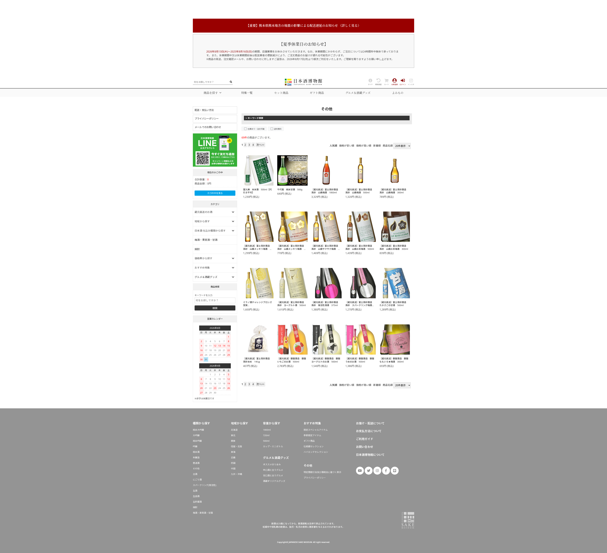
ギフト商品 (317, 93)
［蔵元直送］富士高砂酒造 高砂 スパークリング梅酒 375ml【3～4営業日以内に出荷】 (359, 307)
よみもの (397, 93)
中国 (233, 468)
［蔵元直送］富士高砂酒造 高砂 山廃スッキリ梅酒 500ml (257, 248)
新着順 (377, 145)
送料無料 (278, 129)
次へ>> (260, 145)
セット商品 (281, 93)
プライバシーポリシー (207, 118)
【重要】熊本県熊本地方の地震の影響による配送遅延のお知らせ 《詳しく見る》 (303, 25)
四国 (233, 462)
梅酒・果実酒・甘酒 (206, 240)
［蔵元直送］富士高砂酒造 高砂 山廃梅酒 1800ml (325, 191)
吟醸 (195, 446)
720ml (266, 435)
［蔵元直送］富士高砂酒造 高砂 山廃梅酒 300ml (394, 191)
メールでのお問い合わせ (208, 127)
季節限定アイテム (312, 435)
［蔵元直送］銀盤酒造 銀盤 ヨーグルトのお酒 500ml (326, 360)
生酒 (195, 490)
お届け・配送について (370, 423)
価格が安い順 (346, 145)
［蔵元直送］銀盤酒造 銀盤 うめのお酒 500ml (360, 360)
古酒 (195, 474)
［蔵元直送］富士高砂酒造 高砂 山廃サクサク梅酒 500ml (325, 248)
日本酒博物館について (370, 455)
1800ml (267, 429)
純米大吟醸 (198, 429)
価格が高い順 (363, 145)
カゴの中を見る (215, 193)
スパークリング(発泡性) (204, 485)
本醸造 (196, 457)
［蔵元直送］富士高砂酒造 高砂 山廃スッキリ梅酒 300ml (291, 248)
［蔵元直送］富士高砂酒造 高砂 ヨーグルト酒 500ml (291, 304)
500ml (266, 440)
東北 (233, 435)
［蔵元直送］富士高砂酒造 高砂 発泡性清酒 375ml (325, 304)
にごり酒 (197, 479)
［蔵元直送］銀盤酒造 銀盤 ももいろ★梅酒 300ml (395, 360)
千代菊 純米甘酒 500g (289, 189)
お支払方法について (369, 431)
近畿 (233, 457)
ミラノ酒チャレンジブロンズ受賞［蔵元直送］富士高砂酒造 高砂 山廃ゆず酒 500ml (257, 307)
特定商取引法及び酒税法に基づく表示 (322, 472)
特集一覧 (247, 93)
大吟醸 (196, 435)
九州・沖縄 (236, 474)
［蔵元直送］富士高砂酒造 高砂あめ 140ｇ (257, 360)
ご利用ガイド (364, 439)
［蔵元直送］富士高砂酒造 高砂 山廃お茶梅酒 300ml (394, 247)
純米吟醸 (197, 440)
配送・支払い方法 (204, 110)
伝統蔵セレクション (314, 446)
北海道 (234, 429)
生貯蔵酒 (197, 501)
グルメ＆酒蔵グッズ (358, 93)
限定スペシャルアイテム (316, 429)
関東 (233, 440)
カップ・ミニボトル (273, 446)
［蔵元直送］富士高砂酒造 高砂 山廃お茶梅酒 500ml (359, 247)
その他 (196, 468)
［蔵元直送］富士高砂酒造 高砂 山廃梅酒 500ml (359, 191)
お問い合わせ (364, 447)
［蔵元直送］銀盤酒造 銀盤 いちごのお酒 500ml (292, 360)
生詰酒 (196, 496)
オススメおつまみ (272, 464)
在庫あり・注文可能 (256, 129)
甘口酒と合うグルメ (273, 475)
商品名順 (388, 145)
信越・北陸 (236, 446)
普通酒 (196, 462)
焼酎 (197, 249)
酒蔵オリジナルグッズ (274, 480)
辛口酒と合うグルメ (273, 469)
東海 (233, 451)
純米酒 (196, 451)
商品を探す (211, 93)
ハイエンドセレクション (316, 451)
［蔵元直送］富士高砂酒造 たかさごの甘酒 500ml (394, 304)
